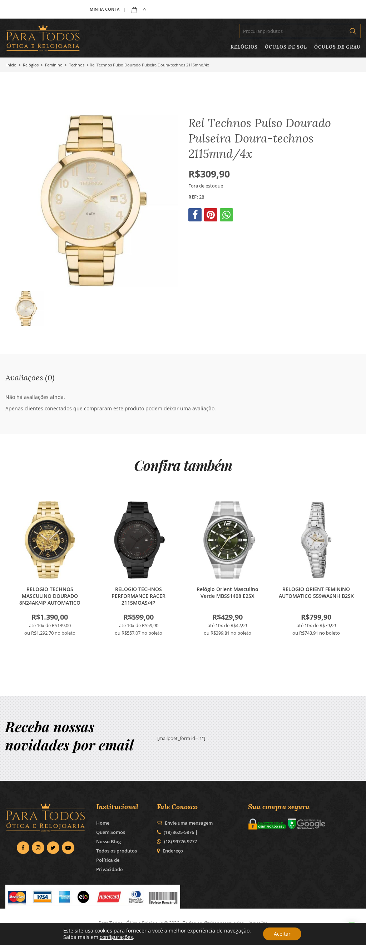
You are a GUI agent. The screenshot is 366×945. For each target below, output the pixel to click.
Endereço (173, 851)
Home (102, 823)
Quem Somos (110, 832)
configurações (116, 937)
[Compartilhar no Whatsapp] (227, 216)
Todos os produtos (116, 851)
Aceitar (282, 933)
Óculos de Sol (286, 47)
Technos (76, 65)
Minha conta (105, 9)
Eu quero (49, 540)
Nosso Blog (108, 841)
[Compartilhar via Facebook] (195, 216)
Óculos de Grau (337, 47)
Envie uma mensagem (188, 823)
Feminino (54, 65)
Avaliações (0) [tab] (30, 377)
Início (11, 65)
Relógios (244, 47)
